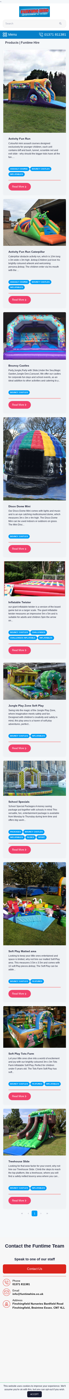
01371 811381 (55, 34)
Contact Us (34, 1268)
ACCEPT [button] (34, 1394)
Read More (18, 186)
